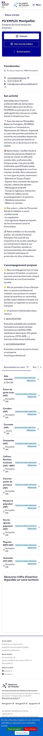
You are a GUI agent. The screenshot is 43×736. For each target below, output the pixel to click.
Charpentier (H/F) (8, 442)
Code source (6, 714)
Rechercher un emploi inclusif (12, 644)
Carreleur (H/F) (7, 410)
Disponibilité (6, 663)
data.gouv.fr (20, 703)
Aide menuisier (8, 378)
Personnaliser (22, 732)
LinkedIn (7, 671)
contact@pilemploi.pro (16, 78)
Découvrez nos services (10, 698)
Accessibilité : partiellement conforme (15, 711)
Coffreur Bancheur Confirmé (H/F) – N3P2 (9, 461)
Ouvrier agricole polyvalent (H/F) (8, 524)
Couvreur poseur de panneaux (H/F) (7, 483)
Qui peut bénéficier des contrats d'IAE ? (15, 660)
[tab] (16, 367)
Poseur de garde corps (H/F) (8, 392)
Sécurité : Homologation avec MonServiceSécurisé (19, 717)
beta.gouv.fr (7, 703)
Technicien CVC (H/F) (8, 560)
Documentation (7, 657)
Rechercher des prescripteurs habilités (15, 647)
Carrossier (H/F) (8, 426)
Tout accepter (14, 729)
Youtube (7, 674)
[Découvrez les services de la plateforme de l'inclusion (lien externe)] (11, 685)
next (38, 367)
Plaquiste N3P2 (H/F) (8, 544)
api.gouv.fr (33, 703)
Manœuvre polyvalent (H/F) (8, 503)
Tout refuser (30, 729)
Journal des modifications (10, 650)
